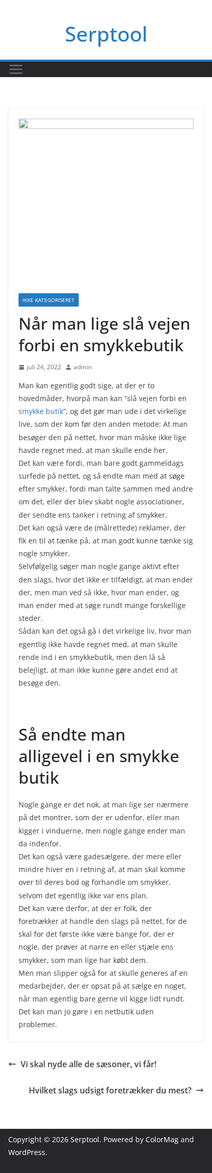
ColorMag (162, 1139)
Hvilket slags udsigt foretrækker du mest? (110, 1090)
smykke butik (41, 411)
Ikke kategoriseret (49, 300)
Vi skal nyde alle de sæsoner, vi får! (88, 1064)
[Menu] (16, 69)
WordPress (26, 1152)
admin (83, 367)
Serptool (106, 34)
